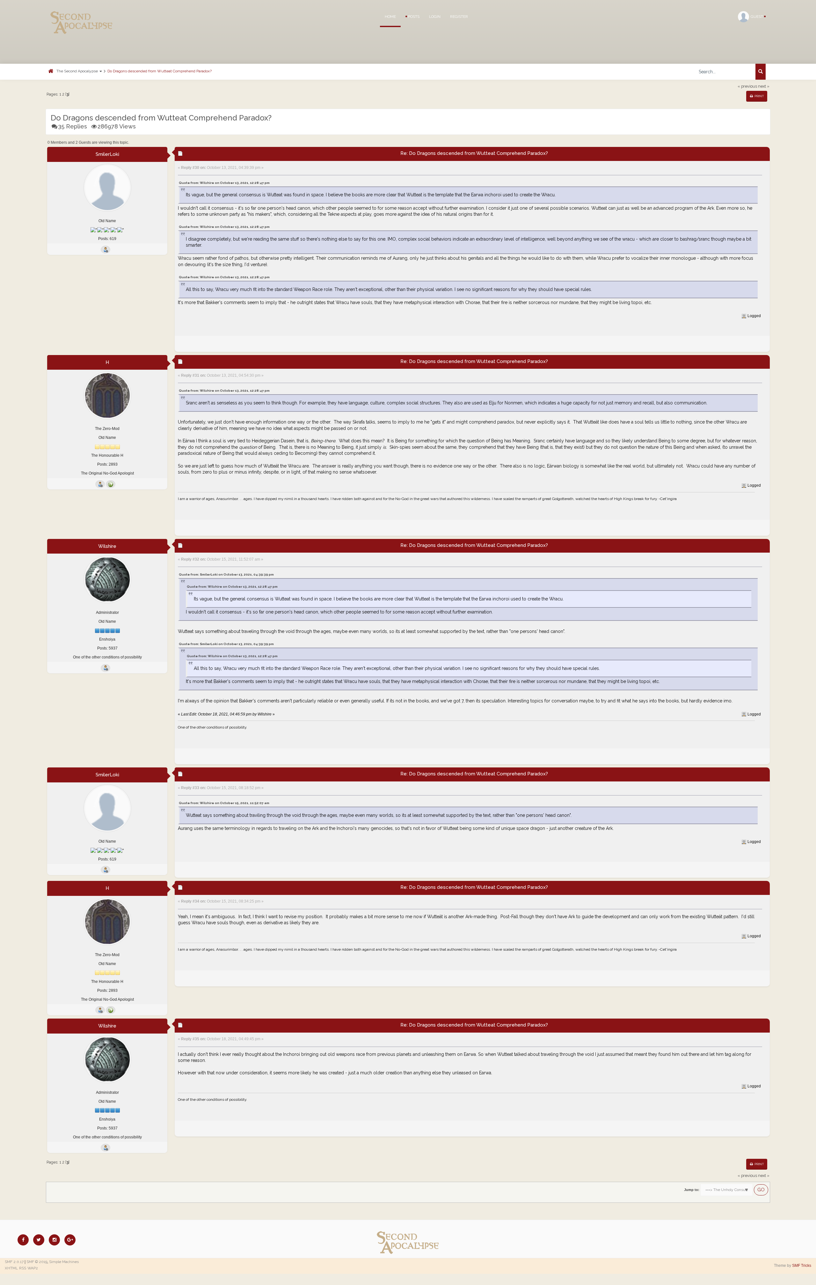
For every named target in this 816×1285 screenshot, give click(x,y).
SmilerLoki (107, 154)
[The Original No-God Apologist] (110, 484)
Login (435, 16)
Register (459, 16)
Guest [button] (757, 16)
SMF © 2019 (36, 1262)
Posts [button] (413, 16)
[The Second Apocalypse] (82, 14)
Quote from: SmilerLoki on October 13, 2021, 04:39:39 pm (226, 574)
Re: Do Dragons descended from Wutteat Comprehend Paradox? (474, 153)
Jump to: (691, 1190)
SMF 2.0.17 (14, 1262)
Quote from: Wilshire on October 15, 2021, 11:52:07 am (224, 803)
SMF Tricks (801, 1265)
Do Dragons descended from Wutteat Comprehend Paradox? (159, 71)
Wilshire (107, 546)
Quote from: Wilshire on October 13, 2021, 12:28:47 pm (224, 183)
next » (763, 86)
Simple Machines (64, 1262)
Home (390, 16)
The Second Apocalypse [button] (77, 71)
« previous (747, 86)
